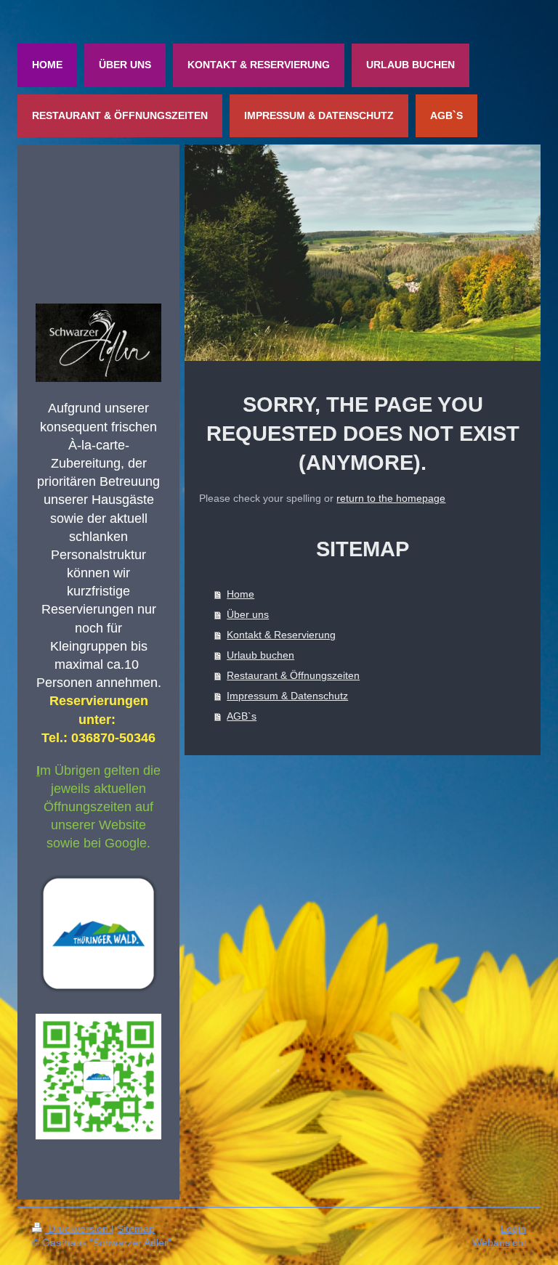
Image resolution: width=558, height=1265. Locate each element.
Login (513, 1229)
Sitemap (136, 1229)
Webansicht (499, 1242)
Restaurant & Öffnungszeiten (293, 675)
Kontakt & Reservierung (281, 634)
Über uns (248, 614)
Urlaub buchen (260, 655)
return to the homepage (390, 498)
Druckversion (78, 1229)
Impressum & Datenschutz (287, 695)
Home (240, 594)
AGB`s (241, 716)
